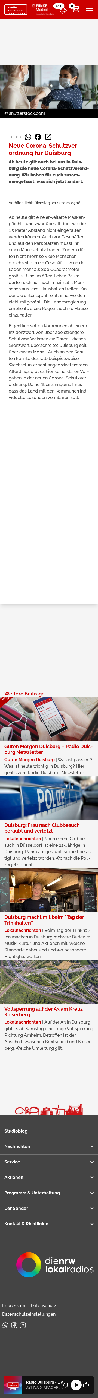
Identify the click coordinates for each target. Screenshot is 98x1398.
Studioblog (15, 1131)
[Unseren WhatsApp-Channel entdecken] (5, 1325)
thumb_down (66, 1385)
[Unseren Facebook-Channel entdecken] (14, 1325)
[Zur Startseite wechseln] (15, 9)
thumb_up (86, 1385)
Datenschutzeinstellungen (29, 1314)
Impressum (13, 1305)
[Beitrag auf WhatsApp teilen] (28, 137)
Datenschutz (43, 1305)
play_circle (76, 1384)
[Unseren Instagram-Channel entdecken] (23, 1325)
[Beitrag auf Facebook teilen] (38, 137)
